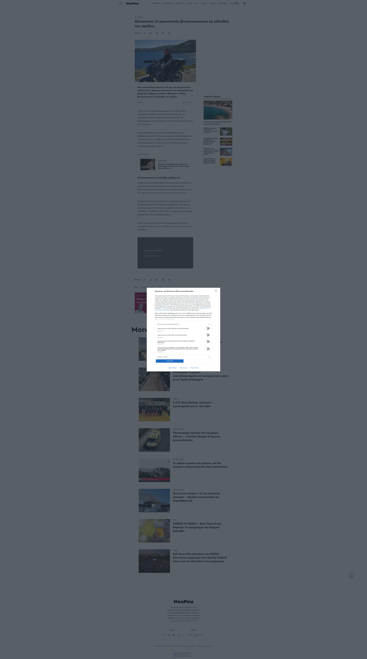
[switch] (207, 328)
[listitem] (183, 324)
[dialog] (183, 329)
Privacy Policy (194, 368)
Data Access (183, 368)
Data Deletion (173, 368)
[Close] (216, 291)
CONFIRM (169, 361)
